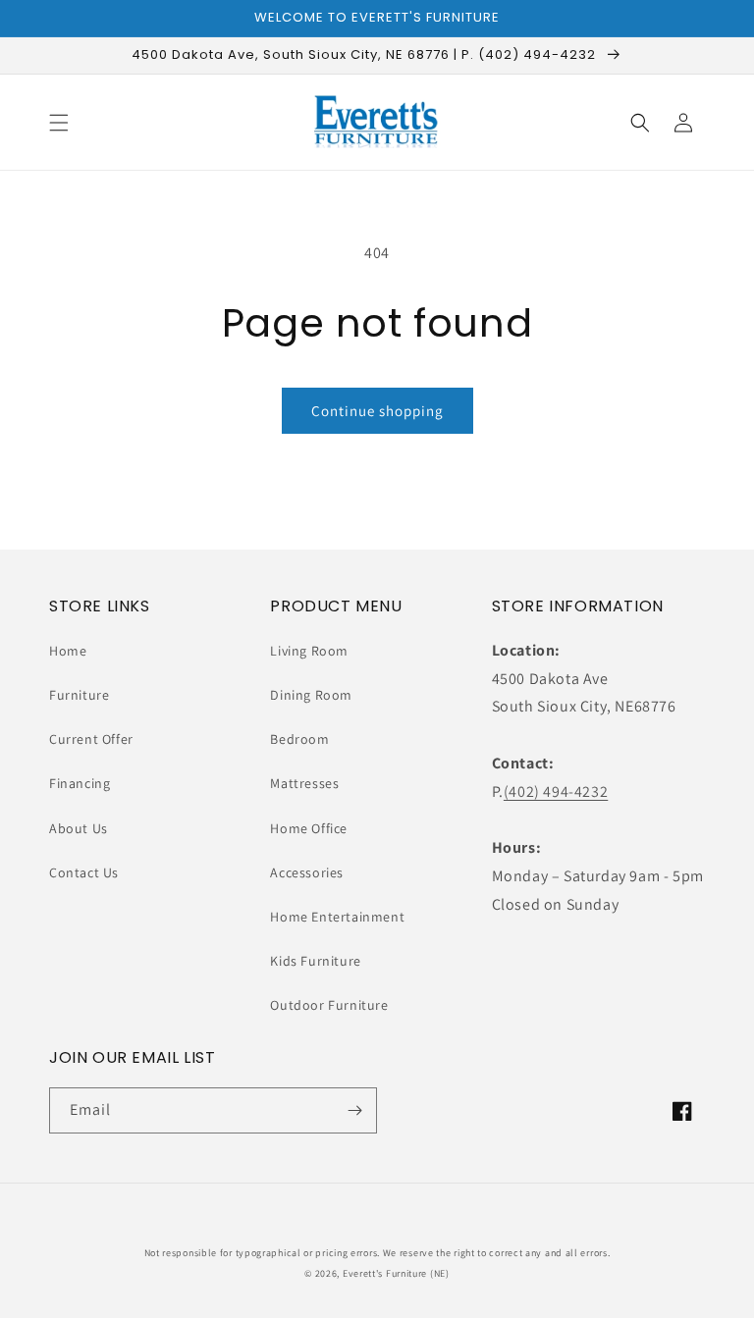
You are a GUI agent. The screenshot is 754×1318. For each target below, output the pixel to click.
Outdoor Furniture (329, 1005)
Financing (79, 783)
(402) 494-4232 (556, 791)
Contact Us (84, 872)
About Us (78, 828)
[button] (59, 122)
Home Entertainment (337, 916)
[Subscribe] (354, 1110)
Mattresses (304, 783)
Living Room (309, 650)
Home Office (309, 828)
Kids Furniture (315, 961)
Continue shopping (377, 410)
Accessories (307, 872)
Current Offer (91, 739)
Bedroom (299, 739)
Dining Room (311, 695)
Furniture (79, 695)
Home (67, 650)
